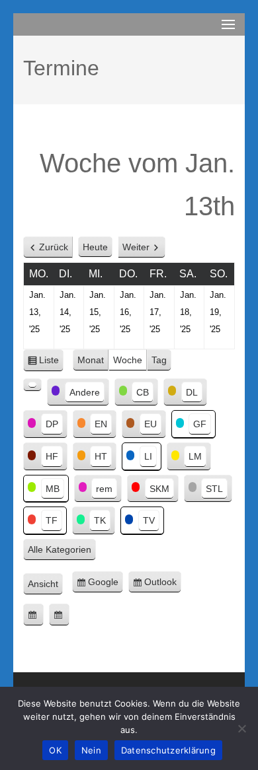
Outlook (162, 585)
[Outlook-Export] (59, 615)
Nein (91, 750)
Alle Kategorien (59, 549)
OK (55, 750)
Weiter (136, 247)
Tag (159, 360)
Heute (95, 247)
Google (105, 585)
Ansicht (45, 585)
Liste (51, 363)
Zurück (53, 247)
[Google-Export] (33, 615)
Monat (90, 360)
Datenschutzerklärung (168, 750)
